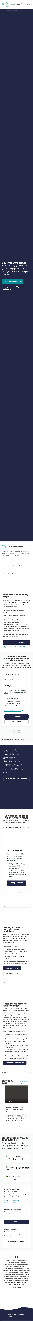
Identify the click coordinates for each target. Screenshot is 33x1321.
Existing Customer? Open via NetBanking (14, 647)
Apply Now (16, 716)
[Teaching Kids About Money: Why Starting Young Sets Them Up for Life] (16, 1113)
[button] (19, 565)
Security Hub (16, 1222)
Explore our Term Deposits (16, 779)
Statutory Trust (12, 974)
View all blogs (24, 1081)
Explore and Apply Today (12, 281)
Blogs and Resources (16, 1242)
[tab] (16, 740)
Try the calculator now (15, 1062)
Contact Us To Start (16, 642)
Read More (10, 1123)
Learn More (16, 721)
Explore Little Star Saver (16, 883)
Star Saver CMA (12, 968)
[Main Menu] (3, 4)
